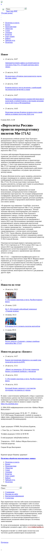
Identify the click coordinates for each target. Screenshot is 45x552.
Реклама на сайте (11, 494)
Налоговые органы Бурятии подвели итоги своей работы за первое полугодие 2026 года (23, 113)
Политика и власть (12, 23)
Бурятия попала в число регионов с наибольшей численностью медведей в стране (23, 88)
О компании (9, 492)
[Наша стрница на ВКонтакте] (22, 15)
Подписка (4, 542)
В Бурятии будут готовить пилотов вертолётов (22, 326)
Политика (9, 42)
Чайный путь (10, 40)
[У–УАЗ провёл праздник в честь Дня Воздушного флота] (10, 298)
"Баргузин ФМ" (12, 11)
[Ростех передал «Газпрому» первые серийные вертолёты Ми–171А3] (10, 339)
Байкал (7, 38)
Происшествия (10, 27)
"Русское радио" (7, 13)
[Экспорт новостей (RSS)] (22, 17)
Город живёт (10, 36)
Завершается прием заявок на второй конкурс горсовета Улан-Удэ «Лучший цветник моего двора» (22, 65)
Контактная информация (14, 496)
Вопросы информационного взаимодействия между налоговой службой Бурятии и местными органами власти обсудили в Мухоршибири (24, 101)
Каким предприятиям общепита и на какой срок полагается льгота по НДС (23, 361)
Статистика (9, 498)
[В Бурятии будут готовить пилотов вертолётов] (10, 324)
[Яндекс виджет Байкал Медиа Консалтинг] (22, 19)
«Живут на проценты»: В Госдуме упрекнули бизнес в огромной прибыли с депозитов (22, 370)
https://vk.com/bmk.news (9, 404)
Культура (8, 34)
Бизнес (7, 25)
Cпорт (7, 30)
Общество (9, 29)
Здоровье (8, 32)
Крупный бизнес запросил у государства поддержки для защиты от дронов (20, 389)
